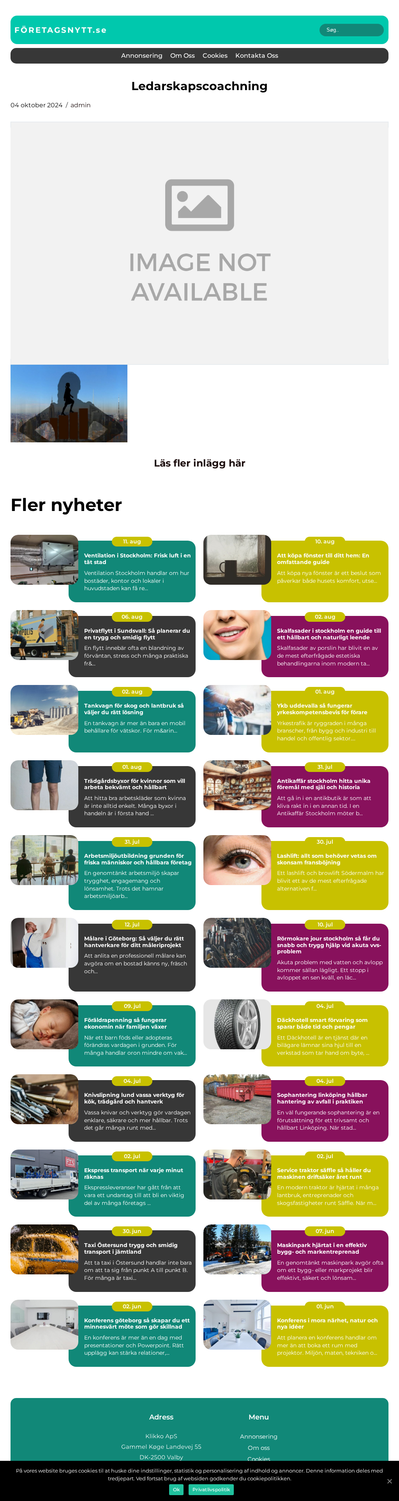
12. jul (132, 924)
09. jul (132, 1006)
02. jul (132, 1156)
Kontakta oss (256, 55)
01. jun (325, 1306)
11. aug (132, 541)
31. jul (325, 766)
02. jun (132, 1306)
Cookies (215, 55)
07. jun (325, 1231)
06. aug (132, 616)
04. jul (325, 1006)
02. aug (325, 616)
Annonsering (141, 55)
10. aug (325, 541)
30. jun (132, 1231)
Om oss (182, 55)
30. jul (325, 841)
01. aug (325, 691)
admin (81, 105)
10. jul (325, 924)
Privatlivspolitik (211, 1489)
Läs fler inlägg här (199, 463)
